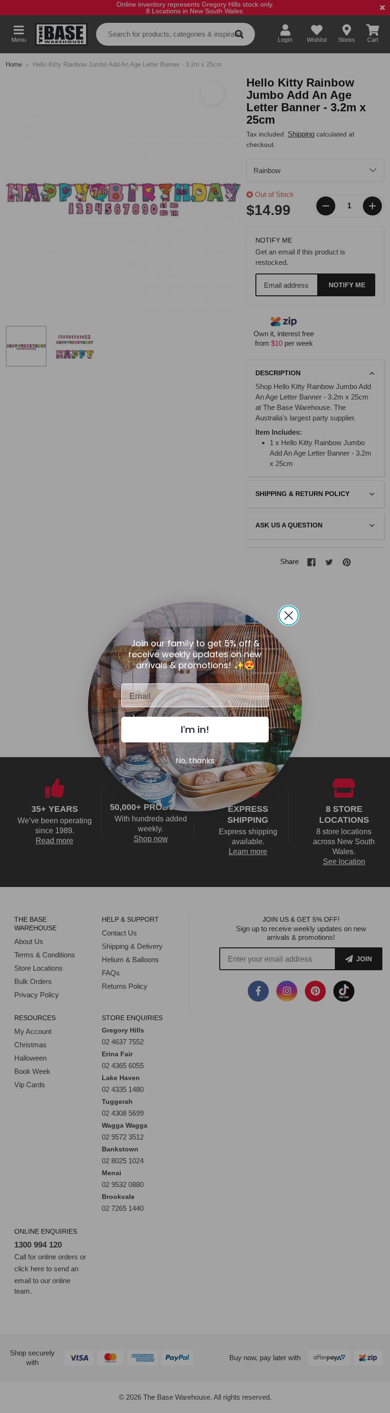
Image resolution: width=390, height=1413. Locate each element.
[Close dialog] (288, 615)
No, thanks (195, 760)
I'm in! (195, 729)
